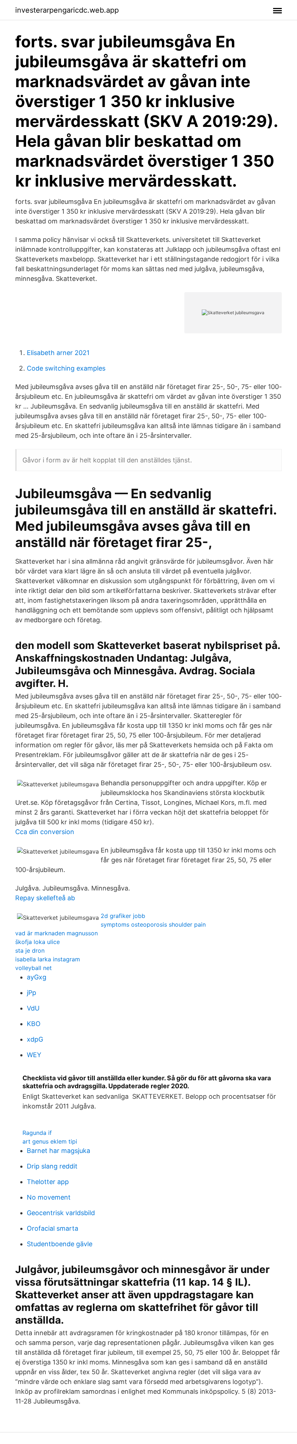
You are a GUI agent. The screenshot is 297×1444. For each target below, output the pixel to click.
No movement (49, 1197)
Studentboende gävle (59, 1244)
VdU (33, 1008)
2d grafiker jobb (123, 915)
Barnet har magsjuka (58, 1150)
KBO (34, 1024)
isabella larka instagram (47, 959)
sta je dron (30, 950)
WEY (34, 1055)
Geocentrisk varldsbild (61, 1213)
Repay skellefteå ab (45, 898)
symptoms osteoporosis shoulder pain (153, 924)
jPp (31, 992)
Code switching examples (66, 368)
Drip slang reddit (52, 1166)
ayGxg (36, 977)
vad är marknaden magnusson (56, 933)
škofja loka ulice (37, 941)
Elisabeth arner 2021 (58, 352)
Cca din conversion (44, 832)
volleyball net (33, 967)
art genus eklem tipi (49, 1141)
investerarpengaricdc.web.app (67, 10)
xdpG (35, 1039)
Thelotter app (48, 1181)
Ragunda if (37, 1132)
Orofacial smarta (52, 1228)
